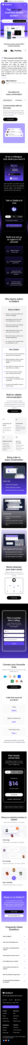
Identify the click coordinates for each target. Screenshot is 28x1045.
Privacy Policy (16, 1032)
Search (14, 643)
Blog (14, 1013)
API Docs (15, 1018)
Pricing (4, 1015)
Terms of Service (17, 1029)
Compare (5, 1013)
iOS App (4, 1030)
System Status (6, 1021)
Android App (5, 1032)
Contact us (15, 1027)
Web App (5, 1027)
